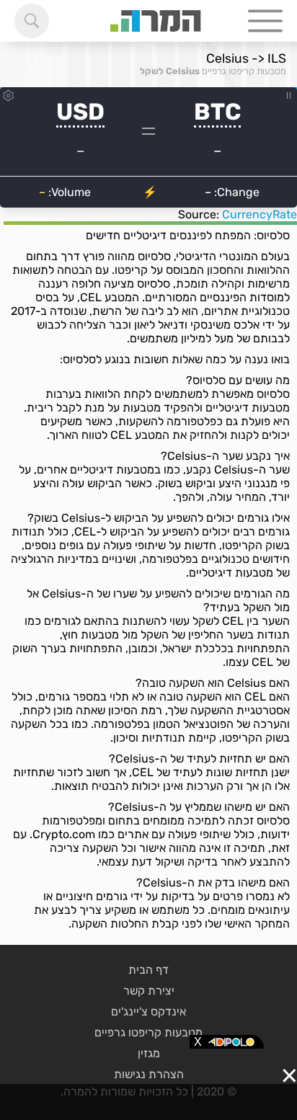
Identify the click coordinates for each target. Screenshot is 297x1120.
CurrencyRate (259, 214)
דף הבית (148, 970)
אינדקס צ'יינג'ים (148, 1011)
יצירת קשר (148, 990)
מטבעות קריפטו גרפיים (244, 71)
